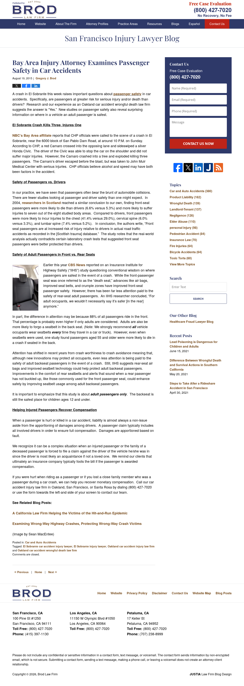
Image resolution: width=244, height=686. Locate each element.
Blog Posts (224, 593)
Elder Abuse (182, 221)
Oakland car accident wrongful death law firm (47, 550)
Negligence (182, 215)
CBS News (76, 264)
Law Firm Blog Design (211, 674)
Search (198, 298)
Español (194, 24)
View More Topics (182, 264)
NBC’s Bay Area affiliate (31, 135)
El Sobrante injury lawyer (90, 546)
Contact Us (217, 24)
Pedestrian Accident (187, 233)
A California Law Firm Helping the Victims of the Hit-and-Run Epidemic (70, 513)
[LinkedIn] (198, 167)
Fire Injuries (181, 246)
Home (21, 24)
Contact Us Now (198, 143)
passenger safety (127, 93)
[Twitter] (188, 167)
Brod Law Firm (48, 674)
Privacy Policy (137, 593)
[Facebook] (178, 167)
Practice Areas (128, 24)
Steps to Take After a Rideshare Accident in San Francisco (192, 385)
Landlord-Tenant (185, 209)
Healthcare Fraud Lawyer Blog (192, 321)
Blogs (175, 24)
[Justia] (208, 167)
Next (52, 571)
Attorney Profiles (97, 24)
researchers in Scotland (41, 202)
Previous (21, 571)
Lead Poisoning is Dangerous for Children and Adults (194, 344)
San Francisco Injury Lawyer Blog (34, 9)
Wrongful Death (185, 203)
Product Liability (185, 197)
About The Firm (65, 24)
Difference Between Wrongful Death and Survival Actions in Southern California (195, 365)
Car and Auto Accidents (40, 542)
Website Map (202, 593)
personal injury (183, 227)
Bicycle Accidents (186, 252)
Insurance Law (183, 240)
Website (40, 24)
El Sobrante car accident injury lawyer (47, 546)
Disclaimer (159, 593)
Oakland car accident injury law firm (131, 546)
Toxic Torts (181, 258)
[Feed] (218, 167)
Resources (154, 24)
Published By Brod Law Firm (210, 10)
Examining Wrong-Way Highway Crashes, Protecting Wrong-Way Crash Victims (77, 523)
